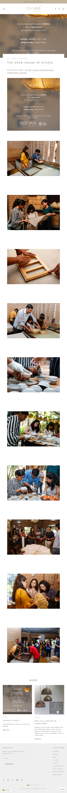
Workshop (23, 58)
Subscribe (9, 764)
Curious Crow (11, 720)
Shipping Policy (57, 774)
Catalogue (56, 751)
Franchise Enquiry (58, 766)
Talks (5, 716)
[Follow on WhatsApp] (22, 780)
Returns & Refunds (58, 771)
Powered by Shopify (39, 788)
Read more (6, 729)
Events (37, 717)
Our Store (56, 760)
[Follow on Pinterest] (13, 780)
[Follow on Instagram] (8, 780)
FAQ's (54, 757)
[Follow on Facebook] (4, 780)
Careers (55, 763)
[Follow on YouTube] (17, 780)
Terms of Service (58, 768)
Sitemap (55, 754)
